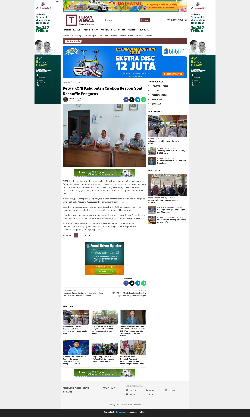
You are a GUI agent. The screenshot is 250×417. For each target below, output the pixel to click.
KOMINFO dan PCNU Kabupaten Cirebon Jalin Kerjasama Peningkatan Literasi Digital (129, 293)
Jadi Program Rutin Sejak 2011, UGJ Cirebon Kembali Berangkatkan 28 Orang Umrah (103, 330)
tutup (58, 1)
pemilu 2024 (157, 99)
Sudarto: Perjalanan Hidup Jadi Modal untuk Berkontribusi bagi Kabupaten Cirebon (74, 360)
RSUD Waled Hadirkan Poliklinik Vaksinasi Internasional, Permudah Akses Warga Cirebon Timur (132, 360)
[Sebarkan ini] (126, 99)
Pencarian (145, 20)
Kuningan (170, 207)
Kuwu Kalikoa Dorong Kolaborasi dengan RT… (171, 221)
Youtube (132, 394)
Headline (171, 217)
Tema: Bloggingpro (135, 405)
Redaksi (86, 388)
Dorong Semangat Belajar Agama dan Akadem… (172, 211)
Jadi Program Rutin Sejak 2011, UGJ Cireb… (171, 152)
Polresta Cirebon (160, 95)
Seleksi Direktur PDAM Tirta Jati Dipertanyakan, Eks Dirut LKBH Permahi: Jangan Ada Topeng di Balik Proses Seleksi (132, 331)
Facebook (132, 390)
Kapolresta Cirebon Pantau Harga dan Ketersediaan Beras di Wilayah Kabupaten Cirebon (83, 293)
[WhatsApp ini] (143, 99)
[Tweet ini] (132, 99)
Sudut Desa (154, 170)
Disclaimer (67, 392)
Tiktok (150, 394)
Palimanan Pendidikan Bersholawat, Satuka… (164, 142)
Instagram (171, 390)
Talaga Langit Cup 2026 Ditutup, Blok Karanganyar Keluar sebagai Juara (103, 358)
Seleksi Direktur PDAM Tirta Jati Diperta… (171, 162)
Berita (150, 198)
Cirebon (155, 90)
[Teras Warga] (80, 19)
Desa (162, 198)
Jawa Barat (156, 104)
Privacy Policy (109, 388)
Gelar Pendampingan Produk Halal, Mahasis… (163, 201)
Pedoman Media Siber (72, 388)
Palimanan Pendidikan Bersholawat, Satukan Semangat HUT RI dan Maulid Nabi (75, 330)
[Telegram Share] (137, 99)
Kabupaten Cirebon (160, 86)
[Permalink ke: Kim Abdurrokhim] (65, 99)
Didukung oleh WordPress (117, 405)
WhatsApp (151, 390)
